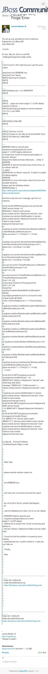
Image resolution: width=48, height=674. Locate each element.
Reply (6, 652)
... (3, 62)
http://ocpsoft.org (9, 636)
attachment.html (8, 648)
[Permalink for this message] (45, 29)
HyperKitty (23, 671)
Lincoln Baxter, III (18, 26)
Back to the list (10, 661)
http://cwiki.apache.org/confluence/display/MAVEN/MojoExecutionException (24, 191)
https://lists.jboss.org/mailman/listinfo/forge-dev (23, 585)
